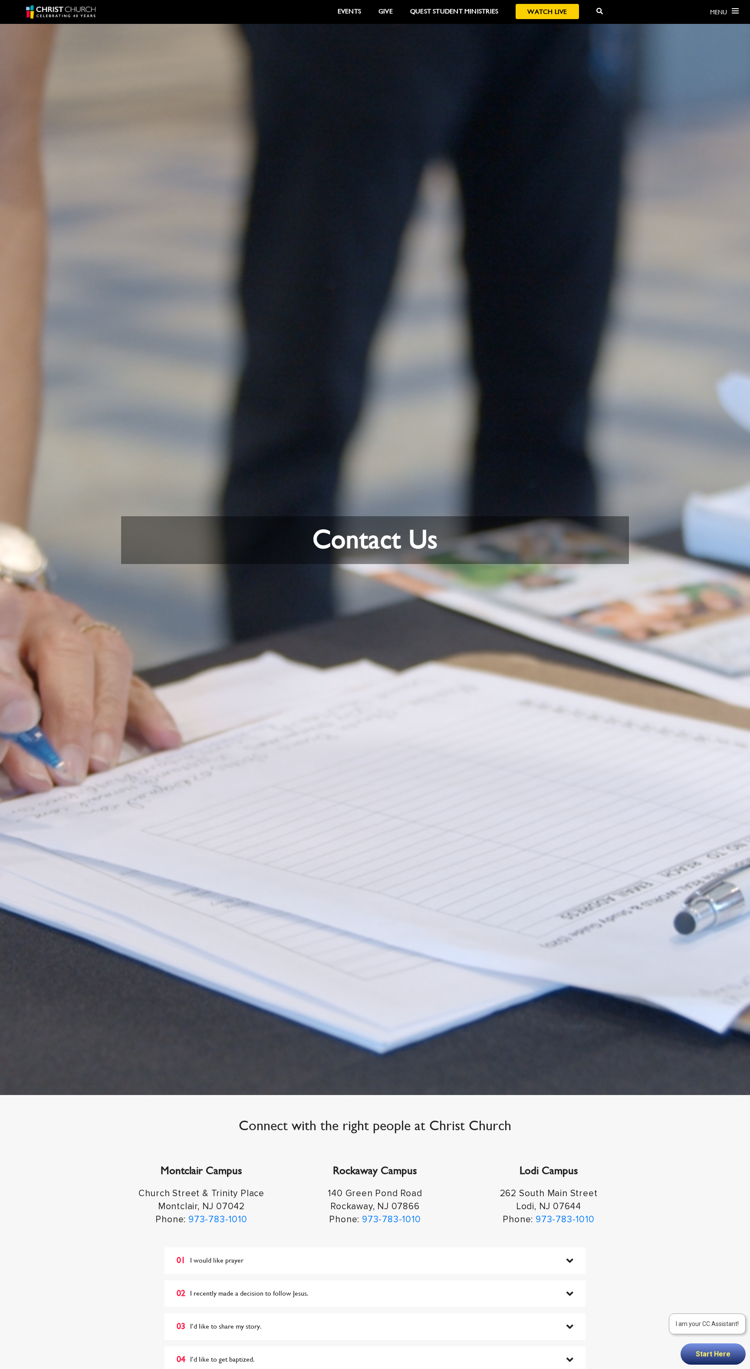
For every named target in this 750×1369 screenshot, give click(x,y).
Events (349, 11)
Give (385, 11)
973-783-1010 (217, 1219)
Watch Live (547, 11)
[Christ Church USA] (60, 12)
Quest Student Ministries (454, 11)
